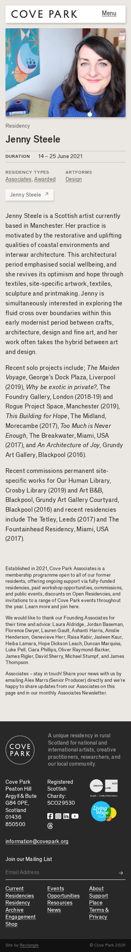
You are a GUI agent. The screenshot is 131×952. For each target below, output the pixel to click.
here (74, 606)
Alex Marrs (36, 680)
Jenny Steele (29, 194)
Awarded (45, 179)
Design (74, 179)
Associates (18, 179)
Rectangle (29, 945)
